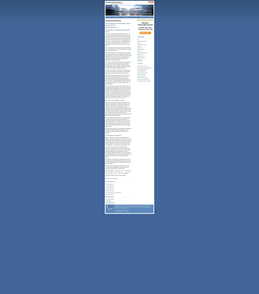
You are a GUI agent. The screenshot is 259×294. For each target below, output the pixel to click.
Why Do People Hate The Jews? (142, 72)
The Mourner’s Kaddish (110, 189)
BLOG (134, 17)
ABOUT (116, 210)
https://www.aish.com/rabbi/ (120, 175)
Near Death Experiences (110, 187)
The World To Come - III (110, 203)
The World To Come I (110, 199)
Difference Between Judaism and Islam (143, 79)
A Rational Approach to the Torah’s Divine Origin (144, 67)
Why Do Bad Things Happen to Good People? (114, 192)
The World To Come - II (110, 202)
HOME (109, 17)
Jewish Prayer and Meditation (141, 52)
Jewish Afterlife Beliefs (110, 184)
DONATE (124, 210)
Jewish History (139, 46)
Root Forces (108, 200)
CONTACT (149, 17)
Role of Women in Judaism (141, 57)
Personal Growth (139, 54)
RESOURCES (120, 210)
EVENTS (141, 17)
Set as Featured (139, 59)
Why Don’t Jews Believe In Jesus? (142, 77)
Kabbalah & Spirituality (140, 49)
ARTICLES (116, 17)
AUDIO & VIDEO (125, 17)
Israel (138, 39)
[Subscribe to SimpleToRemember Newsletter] (109, 209)
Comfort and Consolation (110, 190)
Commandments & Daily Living (142, 41)
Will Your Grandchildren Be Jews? (142, 69)
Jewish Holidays (139, 47)
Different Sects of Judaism (141, 74)
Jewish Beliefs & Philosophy (113, 178)
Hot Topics (138, 42)
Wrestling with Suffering (110, 194)
